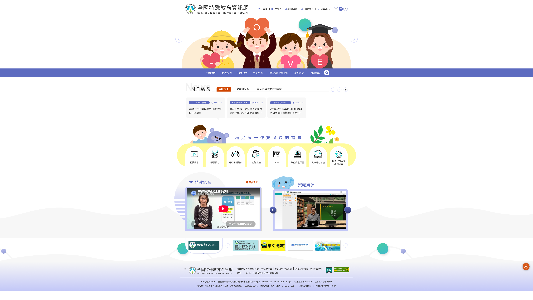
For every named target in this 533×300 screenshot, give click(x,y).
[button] (178, 39)
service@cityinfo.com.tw (324, 285)
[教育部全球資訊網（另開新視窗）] (204, 245)
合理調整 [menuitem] (227, 72)
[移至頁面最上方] (526, 266)
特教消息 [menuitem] (211, 72)
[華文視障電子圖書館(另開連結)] (245, 245)
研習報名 (325, 9)
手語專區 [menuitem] (258, 72)
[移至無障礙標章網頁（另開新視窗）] (341, 269)
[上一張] (272, 209)
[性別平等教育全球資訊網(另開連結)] (327, 245)
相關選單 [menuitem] (315, 72)
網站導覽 (292, 9)
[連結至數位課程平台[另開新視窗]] (310, 227)
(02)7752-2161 (251, 285)
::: (254, 9)
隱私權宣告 (266, 268)
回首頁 (264, 9)
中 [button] (341, 9)
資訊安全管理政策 (283, 268)
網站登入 (309, 9)
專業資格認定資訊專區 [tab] (269, 89)
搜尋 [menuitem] (326, 72)
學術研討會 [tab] (243, 89)
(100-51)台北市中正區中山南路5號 (261, 272)
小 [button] (336, 9)
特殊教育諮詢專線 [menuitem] (279, 72)
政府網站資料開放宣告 (248, 268)
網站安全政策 (301, 268)
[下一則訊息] (339, 90)
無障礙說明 (315, 268)
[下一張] (347, 209)
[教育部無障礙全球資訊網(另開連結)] (300, 245)
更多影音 (253, 182)
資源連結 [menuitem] (299, 72)
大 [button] (345, 9)
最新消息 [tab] (224, 89)
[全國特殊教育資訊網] (217, 9)
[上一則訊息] (333, 90)
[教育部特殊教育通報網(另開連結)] (273, 245)
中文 (277, 9)
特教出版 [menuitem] (242, 72)
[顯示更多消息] (346, 90)
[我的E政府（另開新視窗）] (328, 270)
